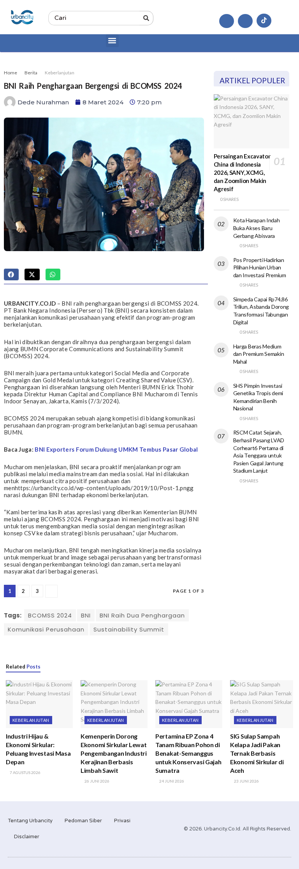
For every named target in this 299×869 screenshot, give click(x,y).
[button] (112, 40)
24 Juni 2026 (171, 781)
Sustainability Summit (128, 629)
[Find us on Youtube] (245, 21)
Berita (31, 73)
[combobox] (93, 18)
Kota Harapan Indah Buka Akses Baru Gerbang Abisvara (256, 228)
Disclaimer (26, 837)
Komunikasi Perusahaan (46, 629)
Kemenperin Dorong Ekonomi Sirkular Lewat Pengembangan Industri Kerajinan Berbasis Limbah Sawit (114, 753)
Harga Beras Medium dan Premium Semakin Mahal (258, 354)
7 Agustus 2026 (24, 772)
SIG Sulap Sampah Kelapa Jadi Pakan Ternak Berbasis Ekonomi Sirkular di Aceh (256, 753)
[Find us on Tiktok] (264, 21)
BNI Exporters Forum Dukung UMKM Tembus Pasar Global (116, 449)
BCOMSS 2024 (50, 615)
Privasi (122, 821)
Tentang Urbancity (30, 821)
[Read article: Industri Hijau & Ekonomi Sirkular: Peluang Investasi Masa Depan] (39, 704)
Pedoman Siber (83, 821)
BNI (86, 615)
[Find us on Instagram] (226, 21)
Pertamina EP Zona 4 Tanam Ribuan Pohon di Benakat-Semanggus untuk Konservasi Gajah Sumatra (188, 753)
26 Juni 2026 (96, 781)
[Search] (146, 18)
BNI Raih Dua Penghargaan (142, 615)
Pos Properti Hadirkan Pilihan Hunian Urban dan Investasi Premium (259, 267)
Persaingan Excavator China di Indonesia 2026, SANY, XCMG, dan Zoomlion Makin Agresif (242, 172)
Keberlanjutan (59, 73)
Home (10, 73)
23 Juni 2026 (246, 781)
